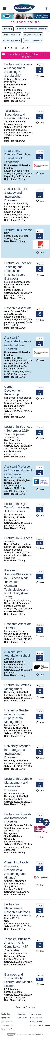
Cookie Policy (36, 1022)
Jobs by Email (7, 1025)
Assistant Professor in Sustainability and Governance (18, 470)
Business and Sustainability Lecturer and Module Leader (18, 980)
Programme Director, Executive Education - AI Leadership (17, 156)
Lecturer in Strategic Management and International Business (18, 784)
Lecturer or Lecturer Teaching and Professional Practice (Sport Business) (17, 270)
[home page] (24, 12)
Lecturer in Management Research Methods (17, 908)
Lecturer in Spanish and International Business (17, 818)
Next (33, 1007)
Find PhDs (5, 1018)
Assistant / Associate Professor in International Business (18, 343)
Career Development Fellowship (13, 390)
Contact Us (22, 1018)
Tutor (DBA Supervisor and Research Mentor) (16, 114)
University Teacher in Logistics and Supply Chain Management (17, 716)
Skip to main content (11, 2)
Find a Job (5, 1014)
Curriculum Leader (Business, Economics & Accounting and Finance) (16, 870)
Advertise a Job (7, 1029)
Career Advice (7, 1022)
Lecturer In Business (18, 230)
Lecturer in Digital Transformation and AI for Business (17, 507)
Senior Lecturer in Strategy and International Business (16, 194)
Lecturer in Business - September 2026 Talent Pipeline (18, 430)
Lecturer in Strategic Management (18, 687)
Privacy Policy (36, 1018)
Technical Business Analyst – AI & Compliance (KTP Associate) (17, 944)
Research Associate (18, 308)
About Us (21, 1014)
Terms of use (35, 1014)
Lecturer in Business (18, 538)
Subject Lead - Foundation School (17, 653)
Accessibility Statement (40, 1025)
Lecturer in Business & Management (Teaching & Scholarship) (18, 70)
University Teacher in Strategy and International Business (17, 751)
